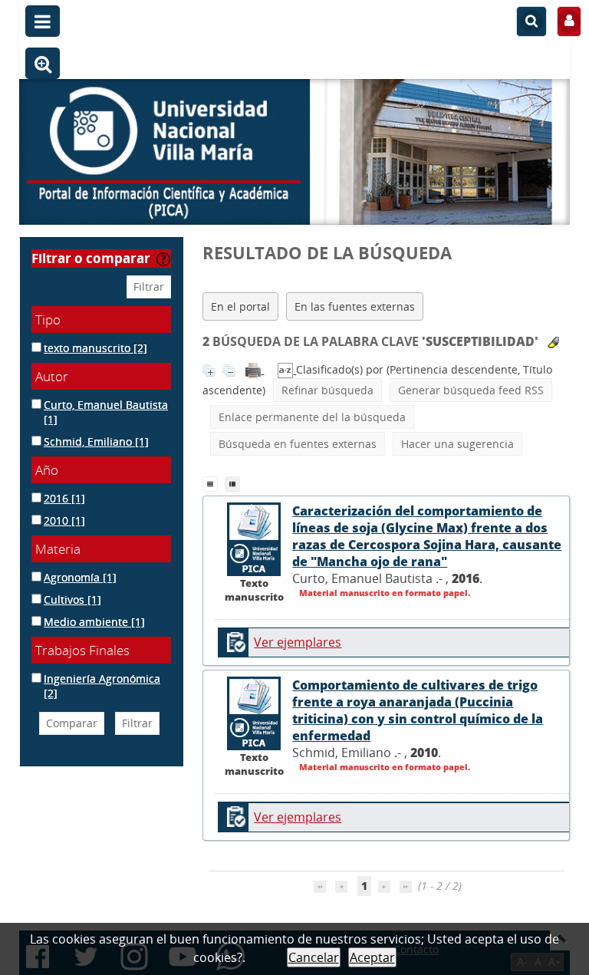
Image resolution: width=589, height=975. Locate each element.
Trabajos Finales (82, 650)
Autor (51, 376)
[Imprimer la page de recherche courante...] (254, 369)
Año (46, 470)
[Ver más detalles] (254, 538)
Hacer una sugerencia (457, 443)
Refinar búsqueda (327, 390)
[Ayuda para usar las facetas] (163, 259)
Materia (58, 549)
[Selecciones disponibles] (287, 369)
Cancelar (313, 957)
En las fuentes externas (354, 306)
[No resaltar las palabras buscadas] (553, 342)
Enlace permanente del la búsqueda (312, 417)
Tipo (48, 319)
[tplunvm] (234, 482)
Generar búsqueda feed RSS (471, 390)
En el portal (240, 306)
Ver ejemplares (297, 642)
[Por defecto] (213, 482)
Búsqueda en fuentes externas (298, 443)
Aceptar (372, 957)
